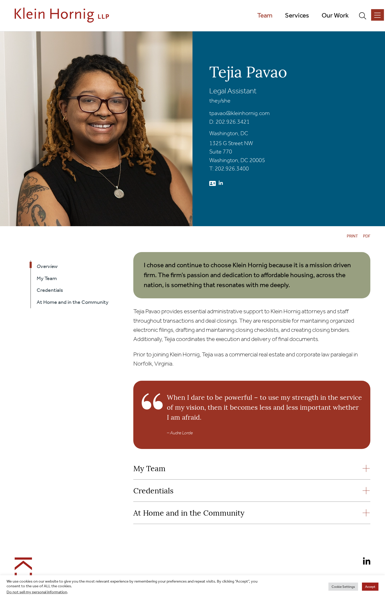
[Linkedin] (364, 562)
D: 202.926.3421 (229, 121)
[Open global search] (364, 15)
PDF (366, 235)
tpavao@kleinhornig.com (239, 113)
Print (352, 235)
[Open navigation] (377, 15)
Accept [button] (370, 587)
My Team (149, 469)
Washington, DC (228, 133)
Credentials (153, 491)
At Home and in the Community (188, 513)
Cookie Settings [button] (343, 587)
